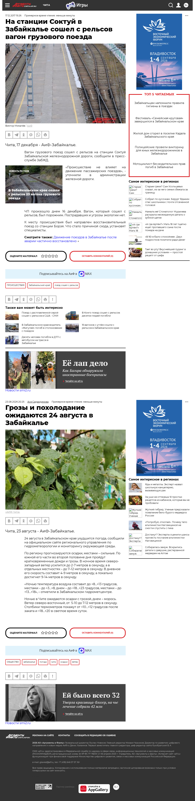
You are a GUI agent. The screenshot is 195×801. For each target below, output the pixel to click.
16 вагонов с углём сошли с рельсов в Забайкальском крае (100, 326)
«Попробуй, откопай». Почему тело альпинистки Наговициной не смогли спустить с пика (166, 525)
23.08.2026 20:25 (14, 401)
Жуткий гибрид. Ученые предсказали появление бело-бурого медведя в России (167, 512)
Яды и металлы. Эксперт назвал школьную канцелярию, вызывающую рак (164, 487)
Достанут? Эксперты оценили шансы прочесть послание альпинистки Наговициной (167, 537)
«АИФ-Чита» (12, 512)
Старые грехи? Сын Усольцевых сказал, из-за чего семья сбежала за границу (166, 189)
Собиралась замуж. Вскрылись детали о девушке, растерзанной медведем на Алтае (164, 550)
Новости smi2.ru (18, 390)
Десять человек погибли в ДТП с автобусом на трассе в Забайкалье (41, 340)
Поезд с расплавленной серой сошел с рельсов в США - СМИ (40, 314)
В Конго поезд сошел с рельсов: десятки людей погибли (101, 314)
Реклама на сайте (43, 735)
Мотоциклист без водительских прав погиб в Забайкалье (159, 165)
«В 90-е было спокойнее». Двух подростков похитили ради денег (165, 238)
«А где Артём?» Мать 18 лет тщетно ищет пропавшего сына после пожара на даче (165, 227)
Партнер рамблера (65, 787)
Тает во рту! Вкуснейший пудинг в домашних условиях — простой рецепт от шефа (165, 252)
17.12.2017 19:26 (13, 15)
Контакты (64, 735)
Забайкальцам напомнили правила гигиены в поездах (159, 104)
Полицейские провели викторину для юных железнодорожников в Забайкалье (159, 150)
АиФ (29, 125)
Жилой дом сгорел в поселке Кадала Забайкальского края (159, 135)
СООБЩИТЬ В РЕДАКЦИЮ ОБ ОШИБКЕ (95, 735)
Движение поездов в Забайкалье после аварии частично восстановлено (70, 239)
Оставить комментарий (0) (97, 256)
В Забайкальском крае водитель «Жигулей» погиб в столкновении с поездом (42, 327)
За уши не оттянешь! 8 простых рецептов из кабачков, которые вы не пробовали (167, 499)
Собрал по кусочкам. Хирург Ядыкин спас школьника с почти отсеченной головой (167, 202)
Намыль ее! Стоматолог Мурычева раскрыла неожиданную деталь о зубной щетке (165, 214)
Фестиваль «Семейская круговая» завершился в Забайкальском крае (159, 120)
